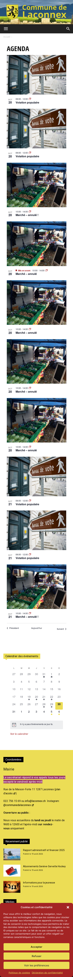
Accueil (6, 36)
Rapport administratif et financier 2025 (44, 850)
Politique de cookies (19, 972)
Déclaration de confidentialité (47, 972)
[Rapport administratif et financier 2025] (11, 854)
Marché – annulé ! (27, 215)
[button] (68, 907)
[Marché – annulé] (36, 243)
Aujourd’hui (36, 628)
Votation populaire (27, 102)
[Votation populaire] (36, 75)
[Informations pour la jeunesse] (11, 887)
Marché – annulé (26, 274)
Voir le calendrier (19, 733)
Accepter (36, 946)
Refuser (36, 956)
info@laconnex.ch (35, 801)
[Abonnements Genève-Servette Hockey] (11, 871)
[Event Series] (30, 98)
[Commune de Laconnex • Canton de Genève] (36, 12)
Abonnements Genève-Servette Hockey (44, 866)
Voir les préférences (36, 965)
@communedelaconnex (17, 805)
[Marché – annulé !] (36, 185)
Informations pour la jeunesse (39, 882)
